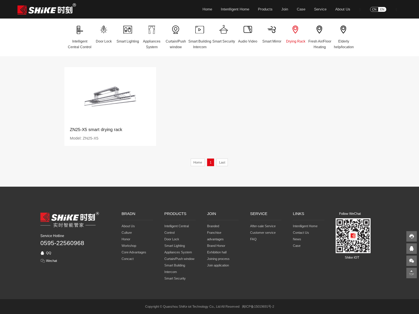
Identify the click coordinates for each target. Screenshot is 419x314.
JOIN (211, 214)
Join (284, 9)
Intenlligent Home (235, 9)
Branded (213, 226)
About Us (342, 9)
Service (320, 9)
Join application (218, 265)
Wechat (51, 261)
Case (301, 9)
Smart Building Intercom (174, 268)
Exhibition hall (217, 252)
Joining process (218, 259)
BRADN (128, 214)
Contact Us (301, 232)
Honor (126, 239)
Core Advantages (134, 252)
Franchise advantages (215, 236)
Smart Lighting (174, 245)
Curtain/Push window (179, 259)
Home (207, 9)
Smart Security (175, 278)
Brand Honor (216, 245)
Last (222, 162)
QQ (48, 253)
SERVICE (258, 214)
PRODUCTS (175, 214)
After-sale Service (263, 226)
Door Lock (171, 239)
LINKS (298, 214)
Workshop (129, 245)
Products (265, 9)
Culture (127, 232)
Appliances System (178, 252)
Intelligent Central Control (176, 229)
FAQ (253, 239)
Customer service (263, 232)
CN (374, 9)
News (297, 239)
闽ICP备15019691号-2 (258, 306)
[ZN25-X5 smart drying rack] (110, 120)
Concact (128, 259)
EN (382, 9)
